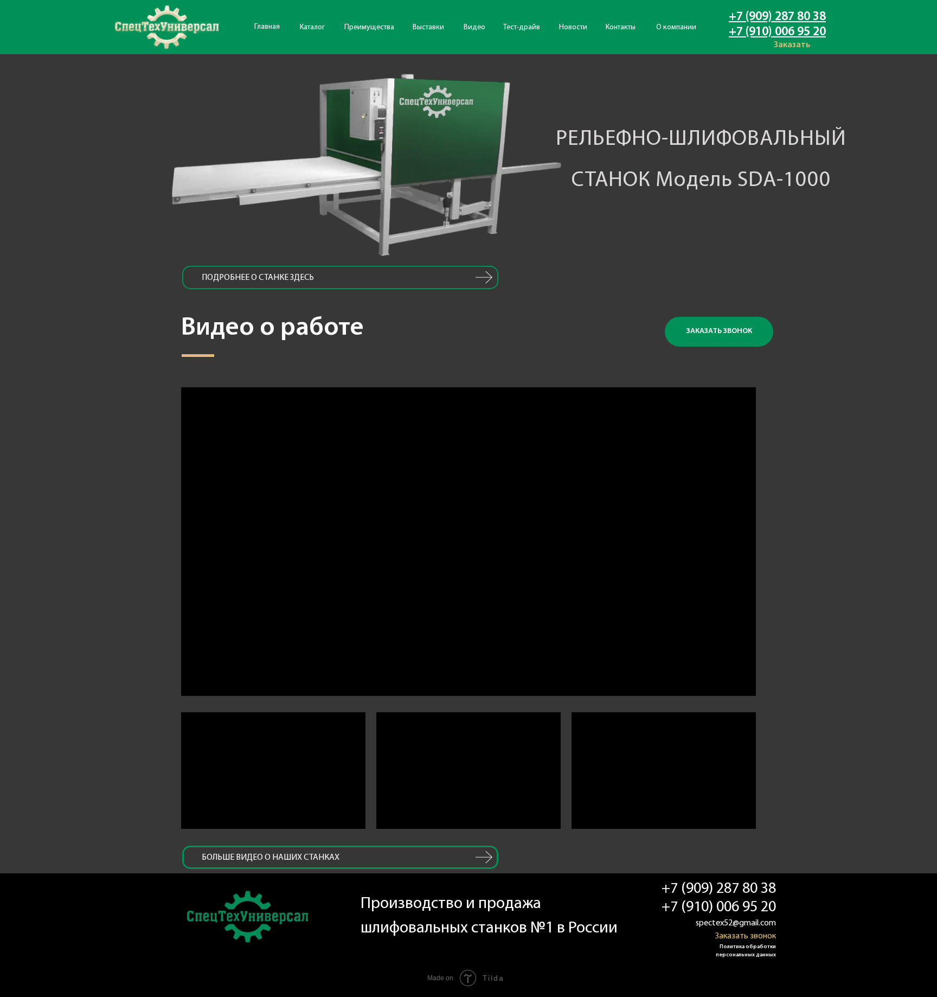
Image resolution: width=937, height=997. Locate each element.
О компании (676, 27)
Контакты (621, 27)
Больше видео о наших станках (270, 857)
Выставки (428, 27)
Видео (474, 27)
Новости (573, 27)
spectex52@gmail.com (736, 923)
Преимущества (369, 27)
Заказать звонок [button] (745, 936)
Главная (267, 27)
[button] (719, 332)
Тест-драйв (521, 27)
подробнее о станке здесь (258, 277)
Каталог (312, 27)
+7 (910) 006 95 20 (777, 32)
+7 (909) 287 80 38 (777, 17)
